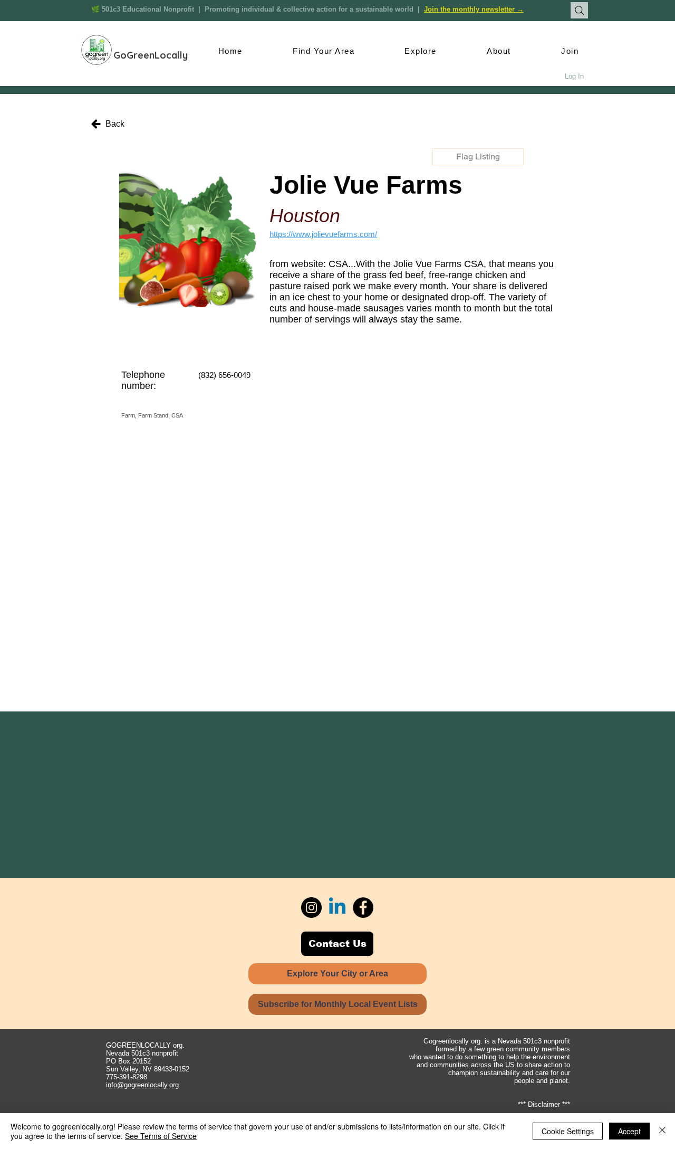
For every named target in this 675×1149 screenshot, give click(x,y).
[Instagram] (311, 907)
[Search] (579, 10)
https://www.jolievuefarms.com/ (323, 234)
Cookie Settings (568, 1131)
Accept (629, 1131)
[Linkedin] (337, 907)
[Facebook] (363, 907)
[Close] (662, 1131)
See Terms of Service (161, 1136)
